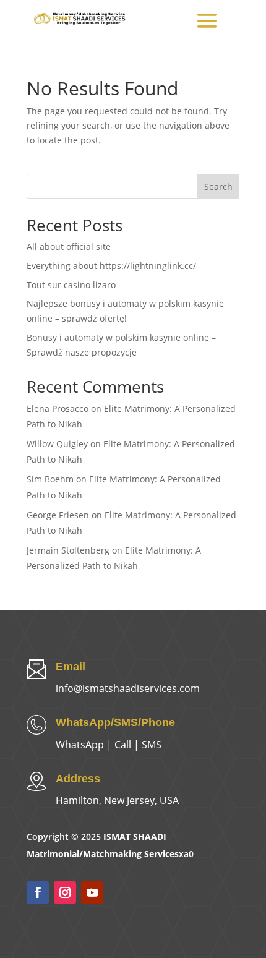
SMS (151, 744)
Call (122, 744)
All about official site (69, 246)
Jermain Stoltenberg (68, 550)
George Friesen (58, 515)
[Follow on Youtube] (92, 892)
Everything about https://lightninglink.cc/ (111, 266)
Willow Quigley (57, 444)
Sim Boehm (50, 479)
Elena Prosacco (57, 408)
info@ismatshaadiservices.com (128, 688)
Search (218, 186)
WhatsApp (80, 744)
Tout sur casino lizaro (71, 285)
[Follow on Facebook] (38, 892)
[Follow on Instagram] (65, 892)
